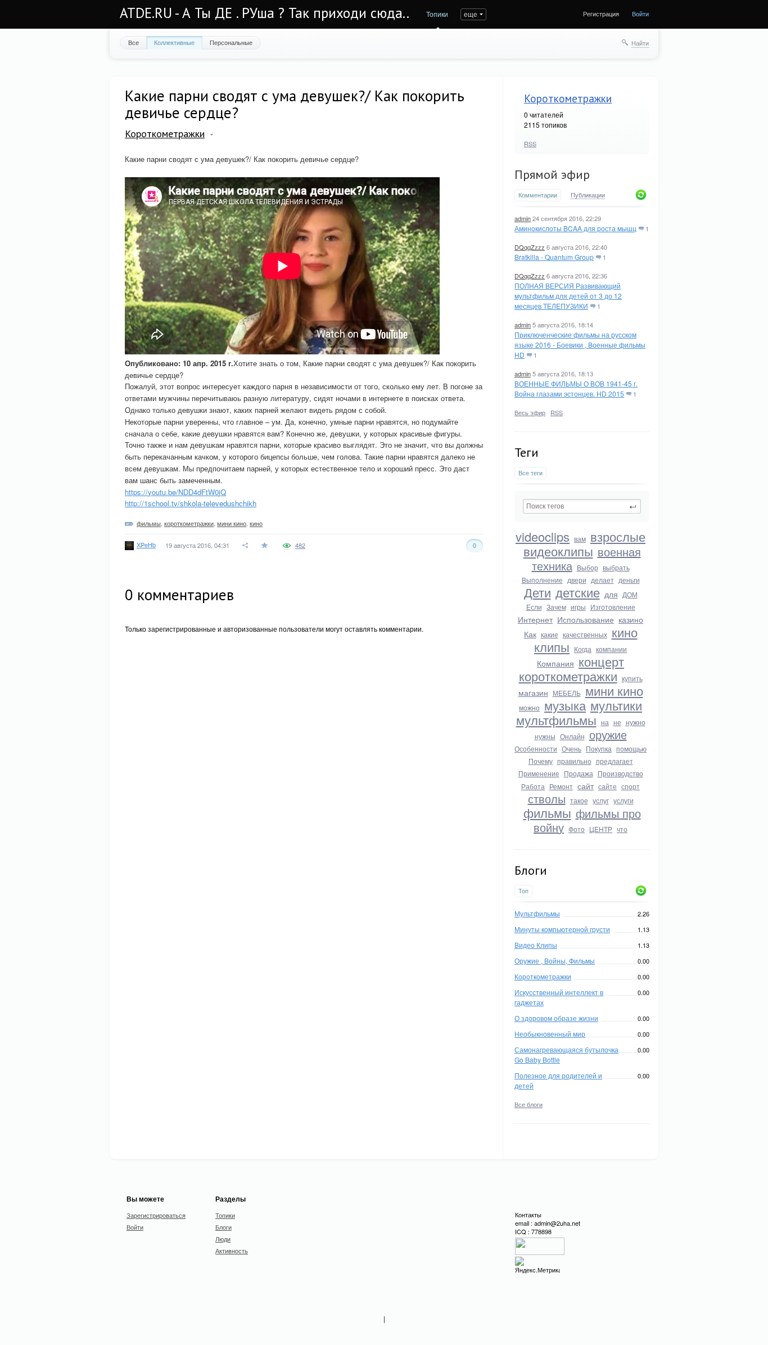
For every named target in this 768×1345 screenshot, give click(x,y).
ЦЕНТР (600, 829)
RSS (530, 143)
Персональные (231, 42)
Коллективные (174, 42)
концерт (601, 661)
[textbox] (582, 506)
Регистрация (601, 13)
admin (522, 218)
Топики (437, 14)
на (605, 722)
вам (580, 538)
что (622, 829)
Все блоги (528, 1104)
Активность (231, 1250)
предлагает (614, 761)
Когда (582, 649)
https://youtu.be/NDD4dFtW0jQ (175, 492)
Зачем (556, 606)
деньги (629, 579)
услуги (623, 800)
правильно (574, 761)
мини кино (614, 690)
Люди (223, 1238)
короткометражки (568, 676)
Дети (537, 592)
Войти (640, 13)
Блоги (223, 1226)
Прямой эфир (552, 174)
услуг (601, 800)
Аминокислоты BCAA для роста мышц (575, 228)
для (611, 594)
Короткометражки (568, 98)
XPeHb (146, 544)
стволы (547, 798)
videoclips (543, 536)
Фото (576, 829)
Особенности (535, 748)
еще (470, 14)
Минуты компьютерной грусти (562, 929)
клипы (552, 646)
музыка (565, 705)
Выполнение (542, 579)
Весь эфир (529, 412)
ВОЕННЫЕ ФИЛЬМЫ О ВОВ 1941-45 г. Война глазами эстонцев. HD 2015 (576, 388)
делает (602, 579)
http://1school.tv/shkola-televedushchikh (190, 503)
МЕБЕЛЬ (567, 693)
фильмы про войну (587, 820)
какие (549, 634)
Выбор (587, 567)
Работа (533, 786)
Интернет (535, 619)
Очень (571, 748)
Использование (585, 619)
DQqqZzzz (529, 246)
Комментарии (537, 195)
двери (576, 579)
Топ (523, 890)
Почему (540, 761)
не (617, 722)
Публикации (588, 195)
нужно (635, 722)
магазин (533, 692)
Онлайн (572, 736)
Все (133, 42)
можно (529, 707)
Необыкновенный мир (549, 1033)
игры (578, 606)
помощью (631, 748)
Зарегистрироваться (156, 1215)
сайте (607, 786)
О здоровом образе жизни (556, 1018)
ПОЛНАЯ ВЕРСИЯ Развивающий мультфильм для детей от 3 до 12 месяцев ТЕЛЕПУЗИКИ (568, 296)
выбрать (616, 567)
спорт (630, 786)
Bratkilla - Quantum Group (554, 257)
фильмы (547, 812)
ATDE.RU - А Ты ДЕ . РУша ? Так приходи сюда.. (264, 13)
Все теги (530, 472)
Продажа (578, 773)
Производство (620, 773)
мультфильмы (556, 719)
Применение (538, 773)
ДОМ (630, 594)
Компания (555, 663)
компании (611, 649)
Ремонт (561, 786)
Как (530, 634)
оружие (608, 734)
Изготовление (612, 606)
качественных (585, 634)
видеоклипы (558, 551)
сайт (585, 785)
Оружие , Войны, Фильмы (554, 960)
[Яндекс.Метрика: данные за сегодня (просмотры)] (537, 1265)
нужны (545, 736)
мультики (616, 705)
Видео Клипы (535, 945)
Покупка (599, 748)
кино (625, 632)
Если (534, 606)
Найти (640, 42)
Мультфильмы (537, 913)
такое (579, 800)
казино (630, 619)
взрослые (617, 536)
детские (577, 592)
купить (632, 678)
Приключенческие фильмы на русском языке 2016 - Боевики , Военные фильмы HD (579, 344)
